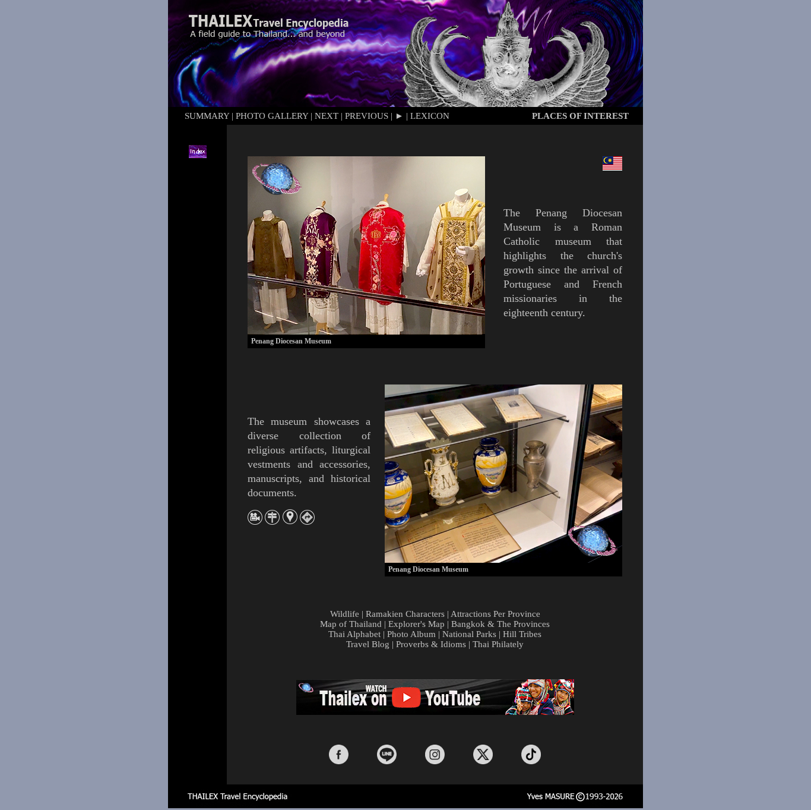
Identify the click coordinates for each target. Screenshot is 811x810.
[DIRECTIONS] (307, 521)
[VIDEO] (255, 521)
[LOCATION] (290, 521)
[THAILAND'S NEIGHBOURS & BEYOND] (272, 521)
